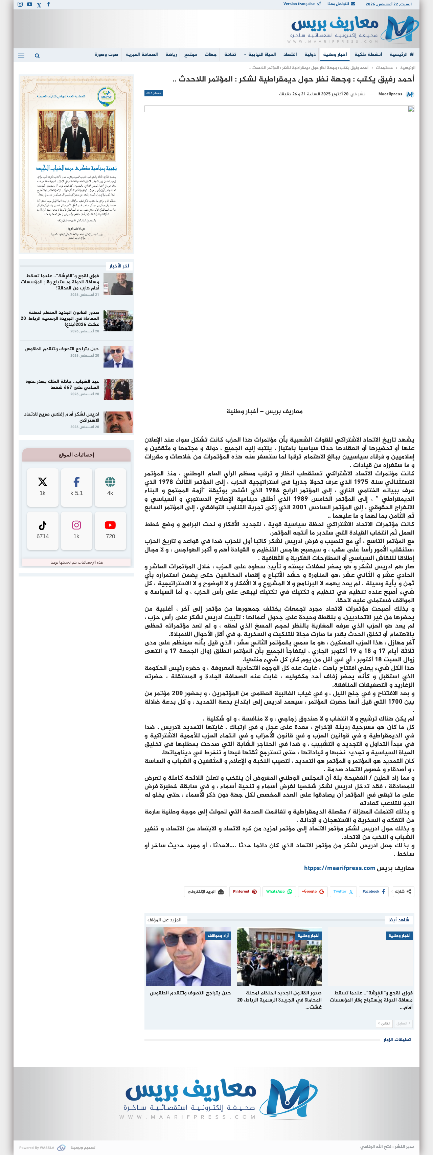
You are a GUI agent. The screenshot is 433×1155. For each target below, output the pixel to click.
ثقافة (230, 54)
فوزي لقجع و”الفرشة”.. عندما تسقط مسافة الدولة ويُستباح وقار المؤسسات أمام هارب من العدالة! (60, 282)
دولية (310, 54)
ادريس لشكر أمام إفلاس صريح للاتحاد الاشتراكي (61, 417)
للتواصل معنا (338, 4)
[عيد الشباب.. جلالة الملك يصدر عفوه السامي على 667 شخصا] (118, 389)
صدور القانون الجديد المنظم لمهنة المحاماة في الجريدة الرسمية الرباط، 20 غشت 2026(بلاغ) (60, 319)
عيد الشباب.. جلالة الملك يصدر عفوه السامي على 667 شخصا (62, 385)
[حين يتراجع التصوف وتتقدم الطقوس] (188, 956)
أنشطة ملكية (368, 54)
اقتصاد (290, 54)
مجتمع (190, 54)
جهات (211, 54)
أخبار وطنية (335, 54)
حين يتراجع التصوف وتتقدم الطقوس (62, 349)
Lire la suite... (216, 1129)
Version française (299, 4)
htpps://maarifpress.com (339, 868)
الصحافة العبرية (142, 54)
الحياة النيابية (262, 54)
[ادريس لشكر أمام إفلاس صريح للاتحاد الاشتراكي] (118, 422)
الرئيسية (399, 54)
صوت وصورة (106, 54)
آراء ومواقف (218, 936)
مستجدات (153, 93)
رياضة (171, 54)
